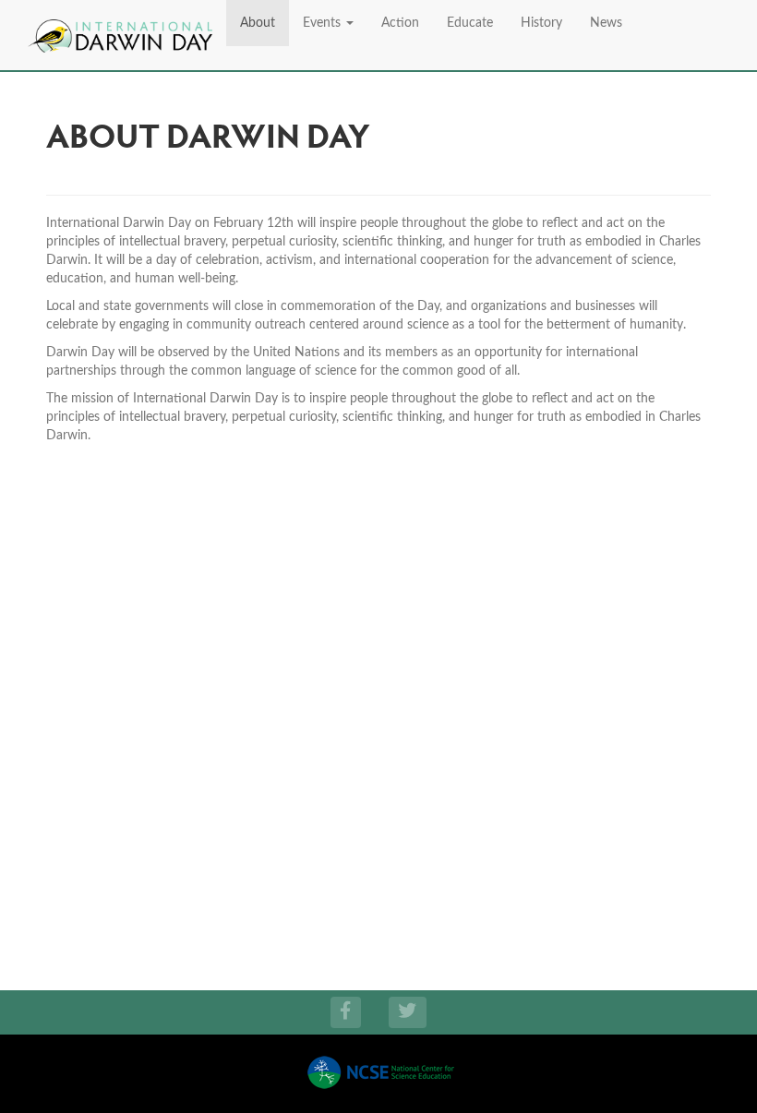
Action (400, 23)
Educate (470, 23)
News (606, 23)
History (541, 23)
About (257, 23)
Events (323, 23)
